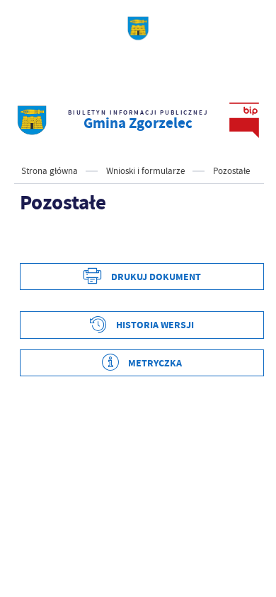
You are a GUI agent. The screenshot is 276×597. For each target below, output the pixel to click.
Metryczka (155, 363)
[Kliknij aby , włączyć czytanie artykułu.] (31, 242)
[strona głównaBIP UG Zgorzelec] (32, 120)
